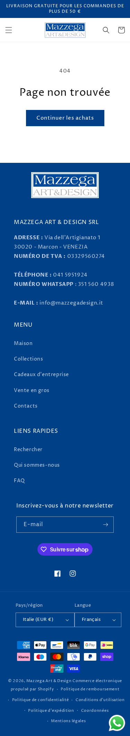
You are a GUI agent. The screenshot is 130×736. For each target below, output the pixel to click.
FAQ (19, 480)
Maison (23, 343)
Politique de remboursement (90, 689)
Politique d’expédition (51, 710)
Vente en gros (32, 390)
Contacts (26, 406)
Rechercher (28, 449)
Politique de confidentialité (40, 699)
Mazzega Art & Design (49, 680)
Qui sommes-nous (37, 465)
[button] (8, 30)
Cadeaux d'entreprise (41, 374)
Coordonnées (95, 710)
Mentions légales (68, 721)
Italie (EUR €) (38, 619)
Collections (28, 359)
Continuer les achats (65, 118)
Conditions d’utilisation (100, 699)
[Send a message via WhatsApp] (117, 723)
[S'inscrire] (105, 524)
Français (91, 619)
